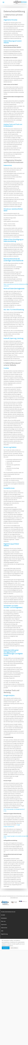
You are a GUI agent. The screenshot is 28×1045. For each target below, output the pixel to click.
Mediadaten (4, 918)
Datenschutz (4, 927)
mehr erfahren (14, 948)
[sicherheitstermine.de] (20, 2)
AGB (2, 931)
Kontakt (3, 915)
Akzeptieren (6, 948)
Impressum (4, 924)
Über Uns (3, 921)
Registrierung (4, 934)
